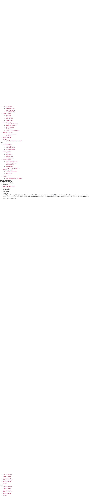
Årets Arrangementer (11, 134)
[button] (45, 142)
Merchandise (9, 129)
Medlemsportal (7, 137)
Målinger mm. (9, 118)
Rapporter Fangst (10, 110)
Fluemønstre (9, 117)
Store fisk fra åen (10, 112)
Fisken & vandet (7, 113)
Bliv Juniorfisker (10, 127)
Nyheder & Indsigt (7, 132)
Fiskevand (8, 115)
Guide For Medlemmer (12, 123)
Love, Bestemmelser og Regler (14, 141)
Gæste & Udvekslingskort (12, 130)
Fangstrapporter (7, 106)
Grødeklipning (9, 120)
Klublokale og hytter (11, 125)
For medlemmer (7, 122)
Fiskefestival (9, 135)
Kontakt (5, 139)
